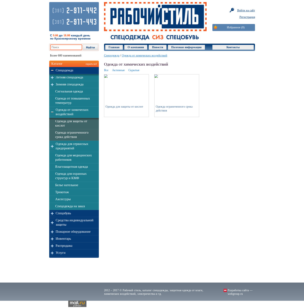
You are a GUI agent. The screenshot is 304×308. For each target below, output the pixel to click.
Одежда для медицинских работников (73, 157)
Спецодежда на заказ (70, 206)
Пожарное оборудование (73, 231)
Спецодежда (64, 70)
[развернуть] (52, 70)
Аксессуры (63, 199)
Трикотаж (62, 192)
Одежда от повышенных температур (72, 100)
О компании (136, 47)
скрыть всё (91, 63)
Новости (157, 47)
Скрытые (133, 70)
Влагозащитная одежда (71, 166)
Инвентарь (63, 238)
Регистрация (247, 17)
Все (106, 70)
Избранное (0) (236, 27)
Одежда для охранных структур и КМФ (71, 176)
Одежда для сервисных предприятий (72, 146)
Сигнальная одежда (69, 91)
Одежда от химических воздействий (72, 112)
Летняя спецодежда (69, 77)
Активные (118, 70)
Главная (114, 47)
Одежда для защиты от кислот (71, 123)
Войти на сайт (246, 10)
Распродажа (64, 245)
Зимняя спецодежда (70, 84)
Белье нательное (66, 185)
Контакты (233, 47)
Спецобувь (63, 213)
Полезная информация (186, 47)
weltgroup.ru (235, 293)
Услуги (61, 252)
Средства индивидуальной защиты (74, 222)
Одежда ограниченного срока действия (72, 135)
